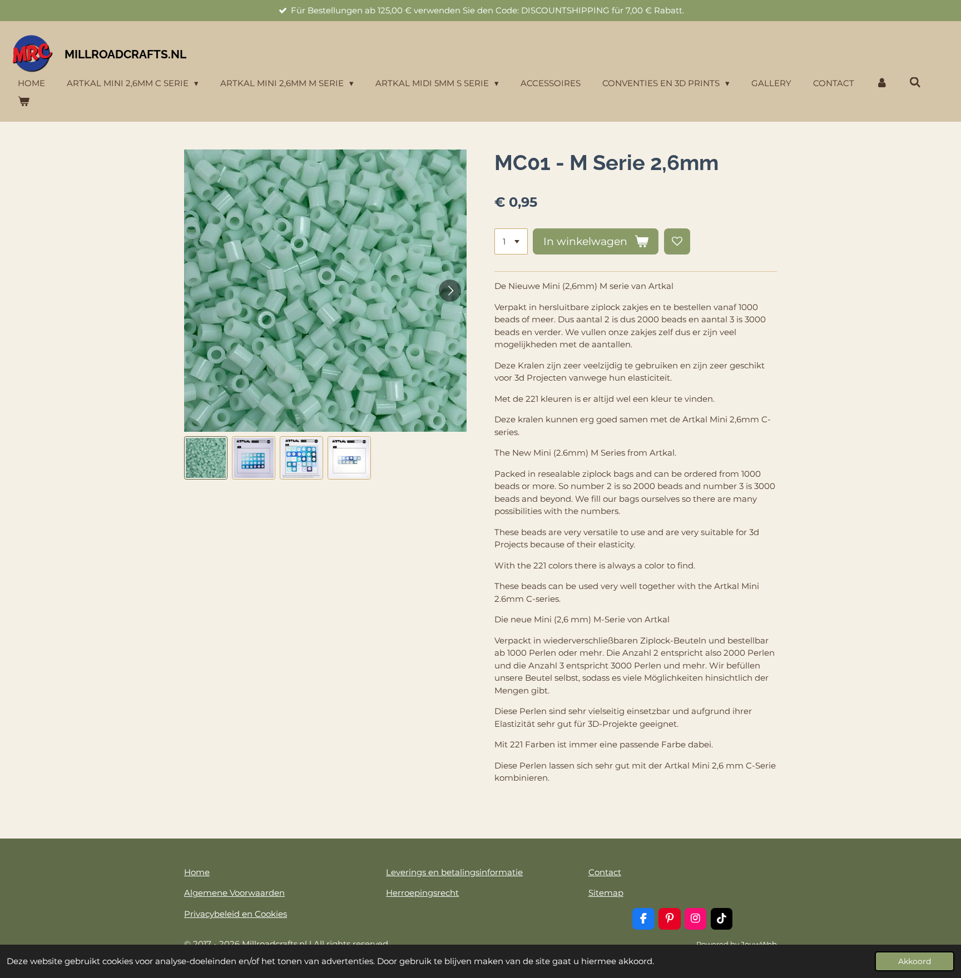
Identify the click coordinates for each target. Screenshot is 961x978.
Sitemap (605, 892)
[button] (205, 458)
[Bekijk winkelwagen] (23, 102)
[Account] (881, 83)
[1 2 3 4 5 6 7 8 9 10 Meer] (511, 241)
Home (197, 872)
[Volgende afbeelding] (450, 291)
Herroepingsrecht (422, 892)
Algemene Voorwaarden (234, 892)
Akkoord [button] (914, 961)
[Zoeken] (915, 82)
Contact (604, 872)
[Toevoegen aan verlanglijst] (677, 241)
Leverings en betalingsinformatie (454, 872)
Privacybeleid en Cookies (235, 914)
